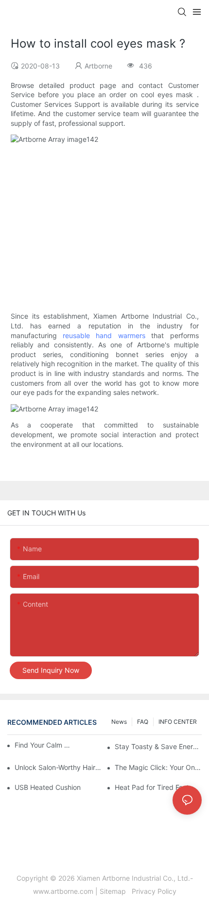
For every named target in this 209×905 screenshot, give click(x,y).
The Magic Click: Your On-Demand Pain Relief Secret (158, 767)
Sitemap (115, 891)
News (119, 721)
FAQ (142, 721)
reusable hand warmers (104, 335)
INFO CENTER (177, 721)
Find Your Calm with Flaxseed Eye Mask (44, 745)
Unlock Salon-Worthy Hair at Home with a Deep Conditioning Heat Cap (58, 767)
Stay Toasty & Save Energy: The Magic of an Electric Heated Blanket (158, 746)
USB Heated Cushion (48, 787)
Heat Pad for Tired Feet (152, 787)
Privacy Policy (153, 891)
